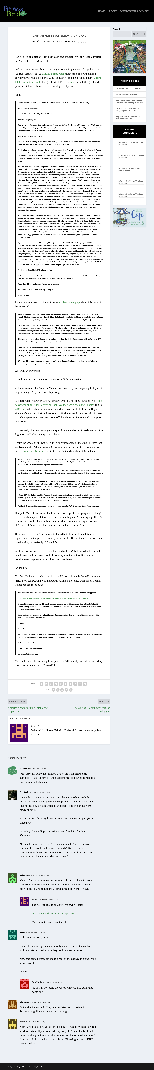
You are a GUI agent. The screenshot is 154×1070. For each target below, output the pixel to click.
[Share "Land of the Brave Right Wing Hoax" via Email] (80, 683)
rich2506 (23, 1022)
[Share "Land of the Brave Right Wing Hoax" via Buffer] (70, 683)
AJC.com (20, 409)
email (73, 82)
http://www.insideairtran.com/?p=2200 (53, 913)
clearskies (122, 168)
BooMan (23, 768)
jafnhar (121, 181)
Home (101, 11)
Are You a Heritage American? (127, 94)
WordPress (41, 1067)
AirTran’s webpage (69, 302)
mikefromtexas (26, 1002)
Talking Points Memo (54, 73)
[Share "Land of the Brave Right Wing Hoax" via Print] (84, 683)
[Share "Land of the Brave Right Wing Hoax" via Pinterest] (60, 683)
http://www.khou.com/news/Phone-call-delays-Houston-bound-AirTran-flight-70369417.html (54, 598)
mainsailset (24, 875)
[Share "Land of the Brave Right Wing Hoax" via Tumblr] (56, 683)
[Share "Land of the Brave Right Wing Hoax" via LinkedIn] (65, 683)
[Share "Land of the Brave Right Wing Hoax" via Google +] (51, 683)
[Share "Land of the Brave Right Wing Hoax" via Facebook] (41, 683)
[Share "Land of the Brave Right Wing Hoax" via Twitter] (46, 683)
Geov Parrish (37, 982)
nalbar (22, 932)
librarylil (122, 155)
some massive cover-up (36, 451)
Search (117, 29)
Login (113, 11)
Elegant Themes (22, 1067)
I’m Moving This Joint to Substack (128, 88)
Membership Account (134, 11)
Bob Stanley (25, 792)
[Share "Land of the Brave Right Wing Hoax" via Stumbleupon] (75, 683)
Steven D (48, 41)
